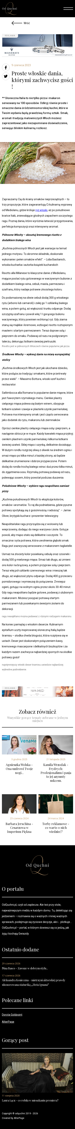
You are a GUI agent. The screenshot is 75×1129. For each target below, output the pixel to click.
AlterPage (8, 1021)
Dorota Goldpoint (12, 1014)
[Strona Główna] (9, 8)
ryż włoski (41, 210)
